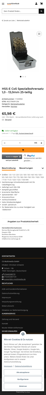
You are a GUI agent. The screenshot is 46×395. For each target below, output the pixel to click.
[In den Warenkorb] (4, 28)
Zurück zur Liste (9, 20)
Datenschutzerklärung (23, 366)
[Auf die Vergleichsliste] (39, 33)
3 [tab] (25, 76)
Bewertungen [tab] (26, 168)
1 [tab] (20, 76)
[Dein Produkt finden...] (41, 11)
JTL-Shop (27, 392)
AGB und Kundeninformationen (14, 289)
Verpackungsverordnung (11, 302)
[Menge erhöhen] (41, 142)
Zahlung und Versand (10, 319)
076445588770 (9, 274)
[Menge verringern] (4, 142)
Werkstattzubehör (18, 104)
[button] (36, 3)
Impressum (8, 366)
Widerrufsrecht (8, 306)
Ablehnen (23, 386)
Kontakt (5, 323)
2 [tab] (23, 76)
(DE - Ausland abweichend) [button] (24, 133)
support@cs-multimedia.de (15, 279)
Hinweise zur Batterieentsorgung (15, 310)
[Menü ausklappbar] (3, 3)
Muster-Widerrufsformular (12, 328)
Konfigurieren (23, 379)
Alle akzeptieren (23, 372)
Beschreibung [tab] (9, 168)
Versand (8, 119)
